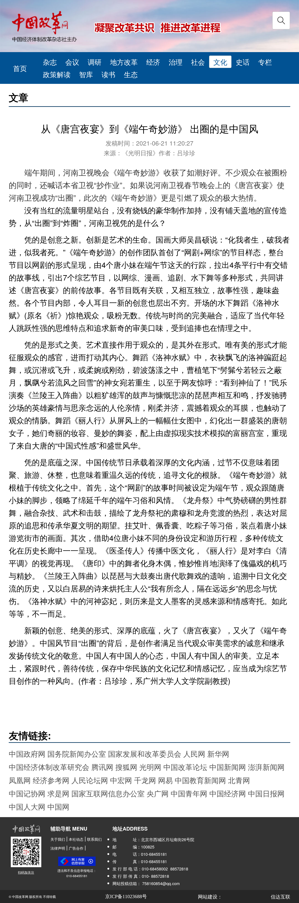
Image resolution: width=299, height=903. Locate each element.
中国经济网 (227, 793)
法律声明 (57, 848)
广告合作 (76, 848)
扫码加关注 (26, 872)
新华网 (218, 753)
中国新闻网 (227, 767)
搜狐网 (126, 767)
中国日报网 (266, 793)
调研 (94, 62)
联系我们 (94, 839)
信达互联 (280, 896)
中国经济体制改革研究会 (49, 767)
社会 (198, 62)
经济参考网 (51, 780)
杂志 (50, 62)
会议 (72, 62)
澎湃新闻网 (266, 767)
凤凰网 (20, 780)
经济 (153, 62)
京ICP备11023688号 (126, 896)
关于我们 (57, 839)
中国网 (58, 806)
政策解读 (57, 74)
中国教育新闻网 (200, 780)
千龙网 (145, 780)
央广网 (158, 793)
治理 (175, 62)
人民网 (194, 753)
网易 (165, 780)
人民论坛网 (89, 780)
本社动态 (76, 839)
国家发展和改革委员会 (144, 753)
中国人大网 (27, 806)
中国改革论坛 (185, 767)
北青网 (239, 780)
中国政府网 (27, 753)
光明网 (150, 767)
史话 (243, 62)
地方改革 (124, 62)
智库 (86, 74)
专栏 (265, 62)
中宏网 (121, 780)
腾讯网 (102, 767)
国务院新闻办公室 (76, 753)
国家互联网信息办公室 (108, 793)
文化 (220, 62)
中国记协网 (27, 793)
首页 (20, 68)
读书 (108, 74)
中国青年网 (189, 793)
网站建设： (210, 896)
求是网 (58, 793)
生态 (131, 74)
